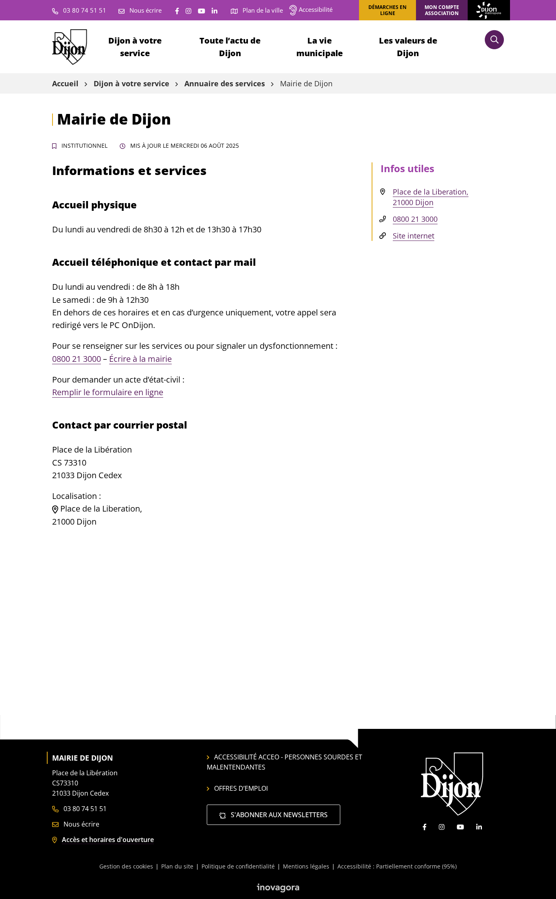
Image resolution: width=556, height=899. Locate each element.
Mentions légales (306, 866)
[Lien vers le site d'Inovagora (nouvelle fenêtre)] (278, 887)
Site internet (413, 236)
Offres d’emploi (241, 788)
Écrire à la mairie (140, 358)
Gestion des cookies (126, 866)
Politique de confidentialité (238, 866)
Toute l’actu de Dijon (229, 47)
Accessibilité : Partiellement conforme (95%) (397, 866)
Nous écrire (80, 824)
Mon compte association (442, 10)
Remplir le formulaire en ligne (107, 392)
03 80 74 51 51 (84, 808)
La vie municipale (319, 47)
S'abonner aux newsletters (278, 814)
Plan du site (177, 866)
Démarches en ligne (387, 10)
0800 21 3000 (76, 358)
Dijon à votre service (135, 47)
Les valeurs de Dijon (408, 47)
